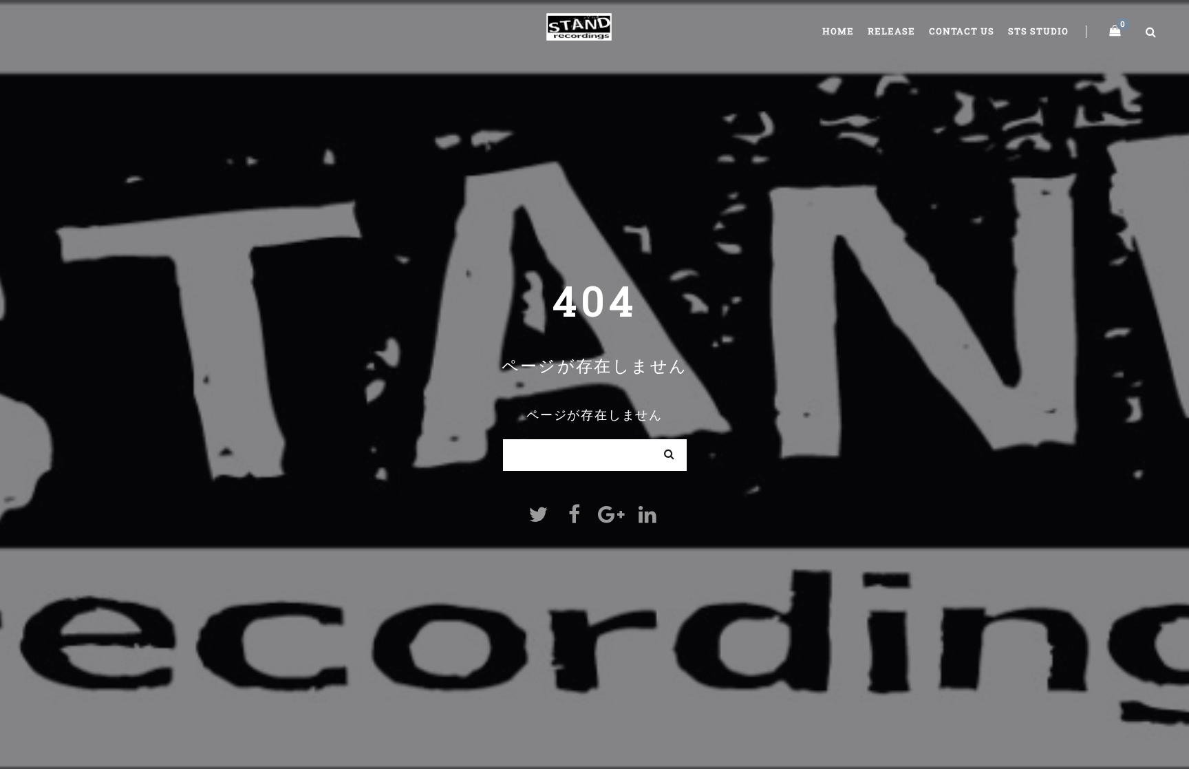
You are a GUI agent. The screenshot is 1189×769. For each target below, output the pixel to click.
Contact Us (961, 31)
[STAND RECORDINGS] (579, 24)
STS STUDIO (1038, 31)
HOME (838, 31)
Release (891, 31)
